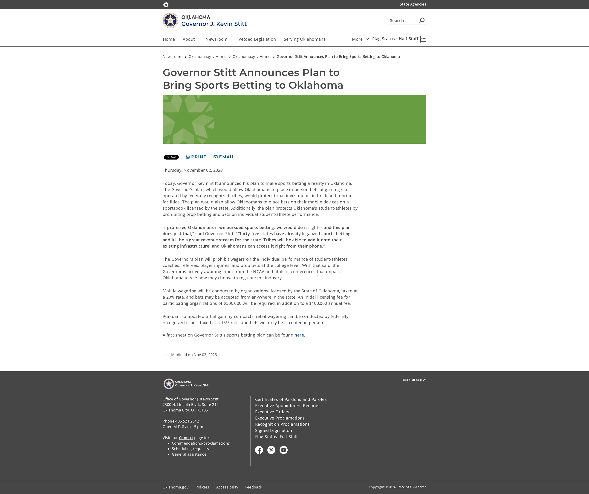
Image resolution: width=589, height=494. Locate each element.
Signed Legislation (273, 430)
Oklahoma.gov (176, 487)
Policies (202, 487)
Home (169, 39)
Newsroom (216, 39)
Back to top (412, 379)
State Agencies (413, 4)
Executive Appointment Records (287, 405)
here (299, 335)
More (357, 39)
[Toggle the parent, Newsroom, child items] (229, 39)
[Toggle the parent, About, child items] (196, 39)
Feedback (253, 487)
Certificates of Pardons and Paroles (291, 399)
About (189, 39)
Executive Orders (272, 411)
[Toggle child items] (367, 39)
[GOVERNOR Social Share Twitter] (271, 450)
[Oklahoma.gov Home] (166, 4)
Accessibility (227, 487)
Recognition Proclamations (282, 424)
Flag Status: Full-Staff (276, 436)
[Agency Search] (421, 20)
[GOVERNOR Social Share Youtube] (284, 450)
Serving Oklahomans (305, 39)
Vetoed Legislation (257, 39)
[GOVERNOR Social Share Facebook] (259, 450)
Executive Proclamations (280, 418)
